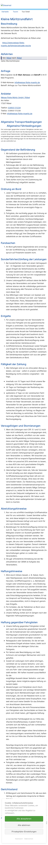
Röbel (9, 58)
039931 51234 (14, 108)
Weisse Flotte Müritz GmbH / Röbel (15, 97)
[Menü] (45, 3)
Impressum (19, 839)
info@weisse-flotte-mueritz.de (27, 82)
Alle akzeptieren (24, 818)
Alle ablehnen (24, 825)
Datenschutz (28, 839)
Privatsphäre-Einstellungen (24, 831)
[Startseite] (21, 5)
